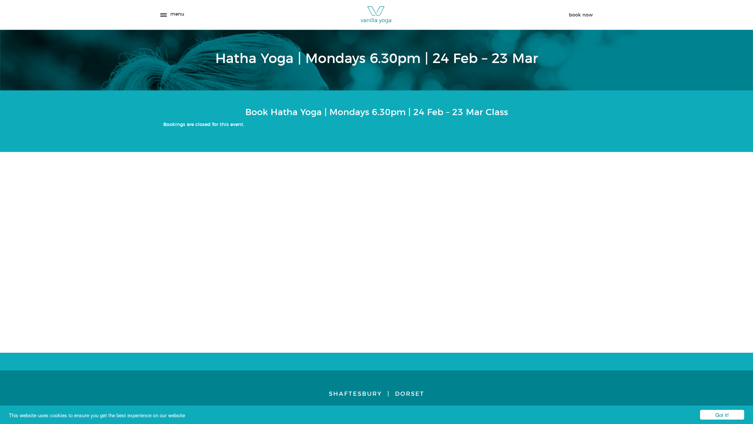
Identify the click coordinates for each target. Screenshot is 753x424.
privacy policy (552, 172)
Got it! (722, 414)
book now (581, 15)
